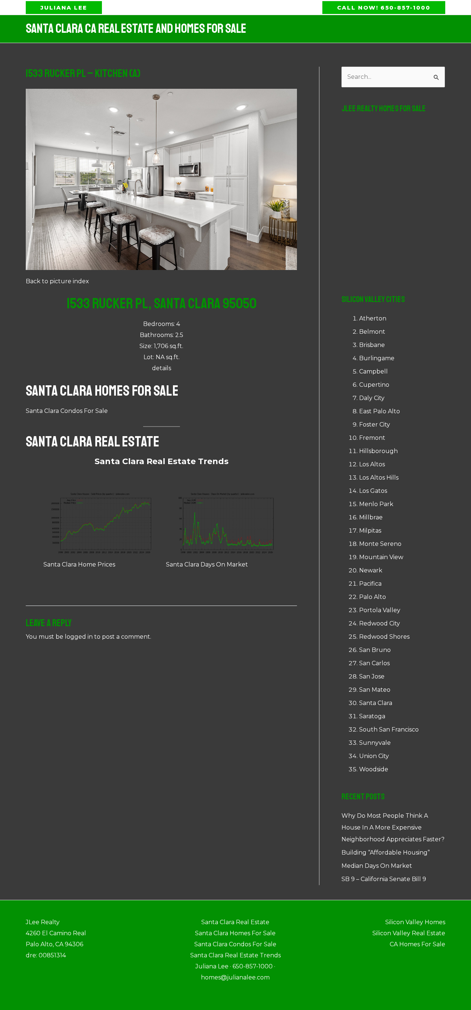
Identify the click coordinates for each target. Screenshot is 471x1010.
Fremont (372, 437)
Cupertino (374, 384)
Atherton (372, 318)
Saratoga (372, 716)
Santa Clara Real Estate (92, 441)
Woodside (373, 769)
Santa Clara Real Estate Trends (162, 461)
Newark (370, 570)
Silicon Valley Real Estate (408, 933)
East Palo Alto (379, 411)
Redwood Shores (384, 636)
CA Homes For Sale (417, 944)
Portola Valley (379, 610)
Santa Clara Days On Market (207, 564)
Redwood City (379, 623)
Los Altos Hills (379, 477)
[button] (64, 7)
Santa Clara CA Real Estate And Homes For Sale (136, 29)
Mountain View (381, 557)
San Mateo (374, 689)
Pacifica (370, 583)
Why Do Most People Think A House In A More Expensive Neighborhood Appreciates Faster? (393, 827)
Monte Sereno (380, 543)
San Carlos (374, 663)
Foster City (374, 424)
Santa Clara (375, 702)
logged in (79, 636)
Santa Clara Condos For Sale (67, 410)
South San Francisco (389, 729)
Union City (374, 756)
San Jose (372, 676)
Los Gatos (373, 490)
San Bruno (375, 649)
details (161, 368)
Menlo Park (376, 504)
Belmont (372, 331)
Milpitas (370, 530)
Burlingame (376, 358)
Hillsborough (378, 451)
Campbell (373, 371)
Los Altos (372, 464)
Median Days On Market (376, 865)
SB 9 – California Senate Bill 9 (383, 879)
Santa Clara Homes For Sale (102, 391)
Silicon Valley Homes (415, 922)
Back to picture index (57, 281)
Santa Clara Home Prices (79, 564)
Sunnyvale (375, 742)
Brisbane (372, 344)
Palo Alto (372, 596)
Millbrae (371, 517)
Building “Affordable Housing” (385, 852)
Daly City (372, 397)
